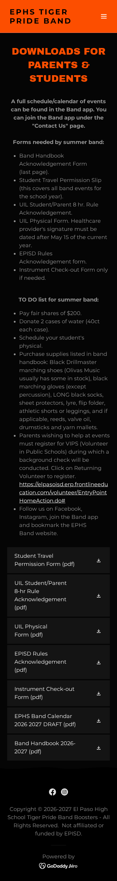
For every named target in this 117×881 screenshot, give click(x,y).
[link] (43, 21)
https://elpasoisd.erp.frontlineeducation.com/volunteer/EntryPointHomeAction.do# (63, 492)
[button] (104, 16)
